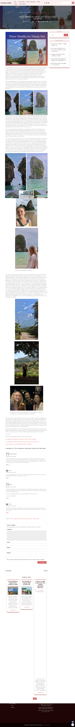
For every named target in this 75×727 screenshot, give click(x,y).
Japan (12, 706)
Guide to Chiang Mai (30, 1)
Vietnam (12, 715)
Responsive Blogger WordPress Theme (37, 724)
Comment (9, 529)
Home (15, 1)
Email (8, 547)
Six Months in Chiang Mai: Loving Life (26, 582)
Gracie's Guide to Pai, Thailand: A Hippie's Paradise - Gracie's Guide (24, 518)
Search (73, 3)
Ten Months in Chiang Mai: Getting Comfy (13, 582)
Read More (12, 610)
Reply (7, 464)
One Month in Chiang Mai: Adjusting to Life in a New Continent (21, 439)
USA (12, 713)
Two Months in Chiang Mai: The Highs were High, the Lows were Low (22, 441)
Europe (12, 704)
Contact (15, 4)
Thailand (27, 12)
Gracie (35, 21)
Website (9, 552)
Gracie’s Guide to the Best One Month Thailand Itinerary (40, 584)
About (38, 1)
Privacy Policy (22, 4)
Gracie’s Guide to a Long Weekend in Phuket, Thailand (19, 444)
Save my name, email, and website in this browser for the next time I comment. (26, 559)
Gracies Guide (6, 3)
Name (8, 542)
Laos (12, 708)
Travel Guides (21, 1)
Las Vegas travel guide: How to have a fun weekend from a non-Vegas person (58, 50)
